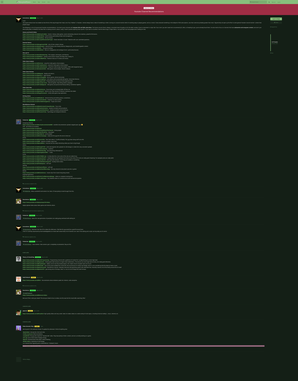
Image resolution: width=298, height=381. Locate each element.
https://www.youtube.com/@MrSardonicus (34, 172)
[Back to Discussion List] (2, 2)
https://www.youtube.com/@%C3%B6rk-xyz (34, 156)
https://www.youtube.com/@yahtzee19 (33, 91)
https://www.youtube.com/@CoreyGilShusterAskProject (38, 39)
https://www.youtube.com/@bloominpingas (34, 136)
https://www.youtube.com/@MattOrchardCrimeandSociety (39, 106)
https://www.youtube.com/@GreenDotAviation (35, 108)
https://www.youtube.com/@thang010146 (34, 147)
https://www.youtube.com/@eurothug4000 (34, 77)
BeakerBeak (26, 332)
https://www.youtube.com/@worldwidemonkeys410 (37, 161)
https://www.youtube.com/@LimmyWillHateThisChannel (38, 130)
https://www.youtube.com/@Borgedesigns (34, 263)
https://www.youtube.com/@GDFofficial (34, 36)
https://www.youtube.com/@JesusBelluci (34, 143)
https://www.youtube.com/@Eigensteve (33, 262)
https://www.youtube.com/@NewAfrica (33, 38)
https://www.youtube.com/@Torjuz (32, 128)
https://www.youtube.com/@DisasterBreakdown (36, 110)
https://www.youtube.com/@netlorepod (33, 46)
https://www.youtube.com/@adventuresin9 (34, 267)
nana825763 (26, 336)
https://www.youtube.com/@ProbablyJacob (34, 84)
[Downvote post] (258, 115)
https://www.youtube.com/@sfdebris (33, 56)
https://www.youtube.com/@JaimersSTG (33, 269)
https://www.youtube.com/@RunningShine (34, 79)
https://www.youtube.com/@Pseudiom (33, 313)
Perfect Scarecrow (28, 334)
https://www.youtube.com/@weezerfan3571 (34, 158)
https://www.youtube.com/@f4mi (32, 280)
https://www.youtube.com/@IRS (31, 141)
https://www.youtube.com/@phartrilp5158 (34, 160)
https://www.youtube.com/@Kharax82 (33, 265)
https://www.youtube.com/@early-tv (33, 75)
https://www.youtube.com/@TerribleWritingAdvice (36, 101)
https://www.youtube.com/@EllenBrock (33, 98)
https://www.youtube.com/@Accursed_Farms (35, 82)
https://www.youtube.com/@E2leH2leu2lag (34, 150)
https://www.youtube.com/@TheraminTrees (34, 112)
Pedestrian (27, 191)
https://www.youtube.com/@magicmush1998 (35, 44)
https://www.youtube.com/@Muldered (33, 50)
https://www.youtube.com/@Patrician (33, 63)
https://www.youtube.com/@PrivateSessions (35, 65)
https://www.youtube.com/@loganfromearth (35, 93)
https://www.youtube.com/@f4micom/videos (35, 295)
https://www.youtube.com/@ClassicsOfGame (35, 167)
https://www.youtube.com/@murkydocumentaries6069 (38, 124)
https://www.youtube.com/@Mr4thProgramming (36, 260)
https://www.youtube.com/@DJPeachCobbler (35, 34)
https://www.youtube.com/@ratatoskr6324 (34, 68)
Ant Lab (25, 337)
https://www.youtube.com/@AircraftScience (34, 178)
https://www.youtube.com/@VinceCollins (34, 139)
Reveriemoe (28, 218)
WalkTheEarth (28, 293)
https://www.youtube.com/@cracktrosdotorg (35, 148)
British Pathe (26, 341)
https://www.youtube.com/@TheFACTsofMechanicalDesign (38, 176)
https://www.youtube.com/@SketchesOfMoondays (36, 169)
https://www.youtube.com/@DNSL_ (32, 48)
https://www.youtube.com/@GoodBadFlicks (34, 58)
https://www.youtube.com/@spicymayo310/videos (36, 202)
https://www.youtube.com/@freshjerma (33, 134)
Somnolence (28, 244)
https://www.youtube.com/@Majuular (33, 73)
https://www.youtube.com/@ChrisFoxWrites (35, 99)
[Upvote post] (254, 115)
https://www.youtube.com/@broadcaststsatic (35, 67)
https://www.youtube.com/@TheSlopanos (34, 163)
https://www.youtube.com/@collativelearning (35, 54)
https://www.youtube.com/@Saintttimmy (34, 89)
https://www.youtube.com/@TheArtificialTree (35, 132)
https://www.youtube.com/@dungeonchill (34, 81)
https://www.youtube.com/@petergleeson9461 (35, 152)
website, (28, 346)
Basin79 (25, 339)
